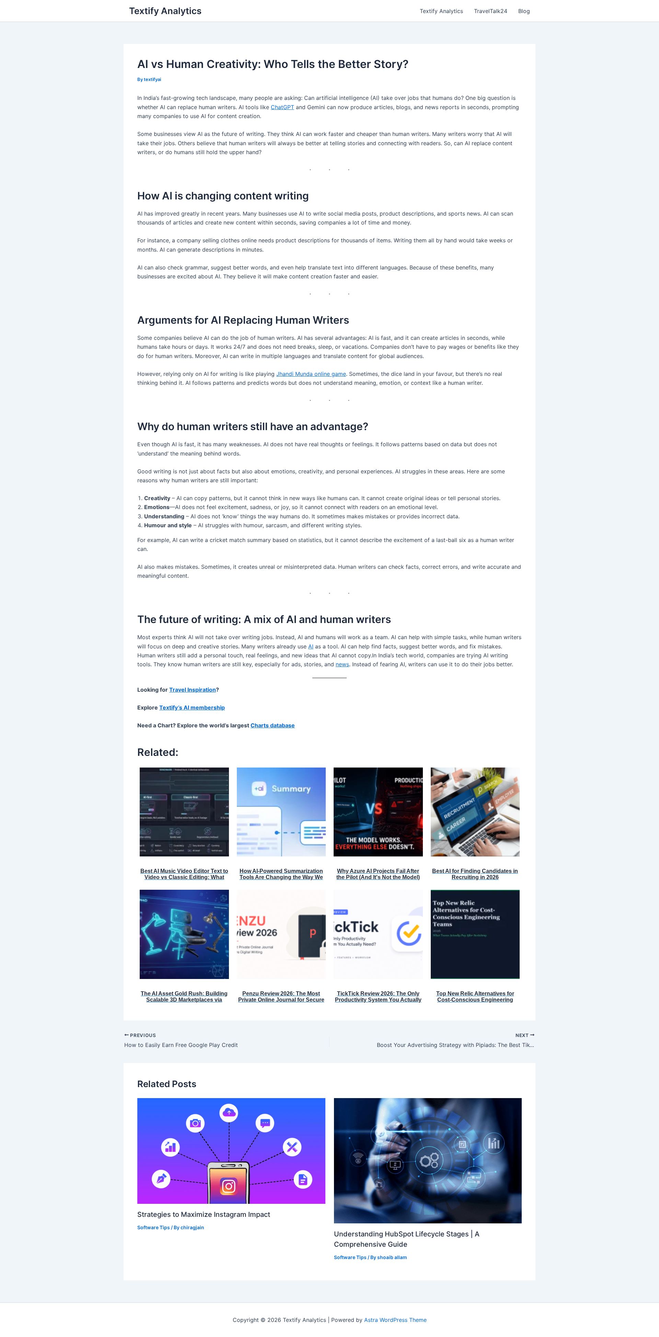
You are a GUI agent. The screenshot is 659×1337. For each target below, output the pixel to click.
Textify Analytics (165, 10)
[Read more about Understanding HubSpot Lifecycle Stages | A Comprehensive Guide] (428, 1160)
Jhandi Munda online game (311, 373)
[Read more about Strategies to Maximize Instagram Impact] (231, 1150)
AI (310, 646)
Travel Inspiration (192, 689)
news (342, 664)
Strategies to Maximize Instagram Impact (203, 1214)
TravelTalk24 (490, 11)
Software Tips (153, 1227)
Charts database (273, 725)
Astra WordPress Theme (395, 1319)
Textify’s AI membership (192, 707)
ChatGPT (282, 107)
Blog (524, 11)
